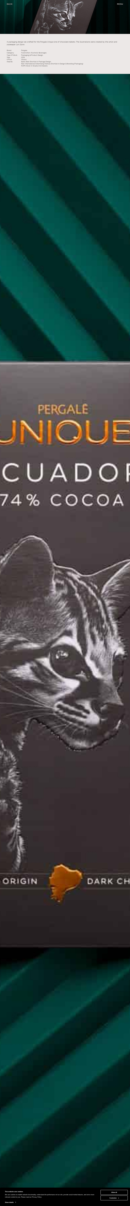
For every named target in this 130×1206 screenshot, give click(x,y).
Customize (113, 1198)
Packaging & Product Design (32, 55)
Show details (9, 1202)
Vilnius (23, 59)
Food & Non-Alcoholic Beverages (33, 53)
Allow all (114, 1192)
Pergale (24, 50)
